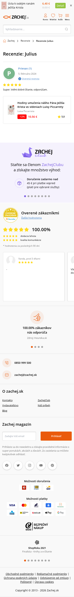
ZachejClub (44, 400)
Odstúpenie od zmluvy (54, 578)
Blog (4, 410)
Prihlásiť (56, 436)
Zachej (11, 40)
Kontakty (7, 400)
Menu (67, 19)
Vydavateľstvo (10, 405)
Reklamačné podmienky (52, 574)
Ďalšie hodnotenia (31, 217)
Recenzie (25, 40)
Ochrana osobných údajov (20, 578)
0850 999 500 (22, 363)
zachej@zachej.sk (25, 375)
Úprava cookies (44, 582)
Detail (60, 5)
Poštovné (26, 582)
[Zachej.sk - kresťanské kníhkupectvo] (16, 17)
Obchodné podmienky (20, 574)
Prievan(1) (25, 68)
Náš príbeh (44, 405)
